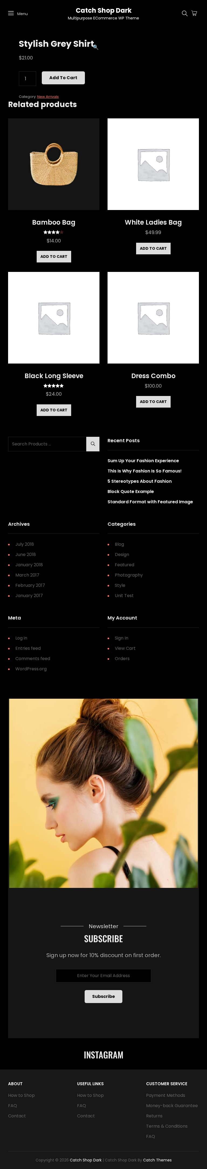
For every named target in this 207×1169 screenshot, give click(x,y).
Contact (17, 1116)
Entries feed (28, 648)
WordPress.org (31, 669)
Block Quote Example (131, 491)
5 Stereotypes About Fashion (140, 481)
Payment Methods (165, 1095)
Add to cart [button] (53, 256)
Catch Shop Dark (104, 10)
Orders (122, 658)
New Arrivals (48, 96)
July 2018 (24, 544)
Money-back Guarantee (172, 1106)
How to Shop (21, 1095)
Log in (21, 638)
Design (122, 554)
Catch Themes (157, 1160)
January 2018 (29, 565)
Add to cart (63, 78)
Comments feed (32, 658)
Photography (129, 575)
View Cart (125, 648)
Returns (154, 1116)
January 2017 (29, 595)
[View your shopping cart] (194, 13)
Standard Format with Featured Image (150, 502)
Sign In (121, 638)
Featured (124, 565)
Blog (119, 544)
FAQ (12, 1106)
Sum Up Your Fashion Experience (143, 461)
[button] (96, 47)
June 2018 (25, 554)
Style (120, 585)
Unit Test (124, 595)
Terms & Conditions (167, 1126)
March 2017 (27, 575)
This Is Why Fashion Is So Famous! (145, 471)
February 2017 (30, 585)
